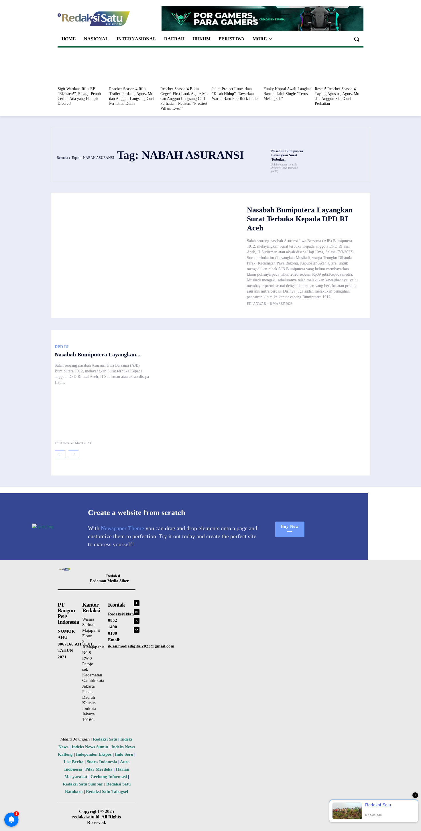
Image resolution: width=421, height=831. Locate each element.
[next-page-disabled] (73, 454)
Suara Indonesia (102, 761)
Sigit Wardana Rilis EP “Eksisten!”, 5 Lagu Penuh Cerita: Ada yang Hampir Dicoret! (79, 96)
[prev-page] (60, 454)
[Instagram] (137, 612)
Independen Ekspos (94, 754)
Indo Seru (124, 754)
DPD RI (61, 347)
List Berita (74, 761)
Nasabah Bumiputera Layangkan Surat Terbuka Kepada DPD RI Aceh (299, 219)
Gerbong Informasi (109, 776)
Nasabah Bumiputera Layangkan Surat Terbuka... (287, 155)
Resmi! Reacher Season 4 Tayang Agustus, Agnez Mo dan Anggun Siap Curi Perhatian (337, 96)
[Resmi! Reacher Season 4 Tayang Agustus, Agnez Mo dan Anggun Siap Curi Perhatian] (339, 68)
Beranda (62, 158)
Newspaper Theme (122, 528)
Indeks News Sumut (90, 747)
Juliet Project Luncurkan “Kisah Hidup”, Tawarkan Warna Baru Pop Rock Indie (234, 94)
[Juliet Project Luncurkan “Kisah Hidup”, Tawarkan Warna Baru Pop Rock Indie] (236, 68)
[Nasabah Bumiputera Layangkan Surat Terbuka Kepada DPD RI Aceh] (289, 140)
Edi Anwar (256, 304)
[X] (137, 621)
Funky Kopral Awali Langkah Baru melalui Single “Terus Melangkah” (287, 94)
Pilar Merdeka (99, 769)
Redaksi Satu (105, 739)
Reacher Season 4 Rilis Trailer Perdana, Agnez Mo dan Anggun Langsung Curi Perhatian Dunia (131, 96)
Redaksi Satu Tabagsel (107, 791)
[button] (356, 39)
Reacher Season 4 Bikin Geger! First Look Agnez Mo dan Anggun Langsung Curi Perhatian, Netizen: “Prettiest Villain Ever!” (184, 98)
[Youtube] (137, 630)
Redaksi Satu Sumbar (83, 784)
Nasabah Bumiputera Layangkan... (97, 354)
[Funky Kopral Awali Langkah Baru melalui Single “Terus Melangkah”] (287, 68)
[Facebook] (137, 603)
